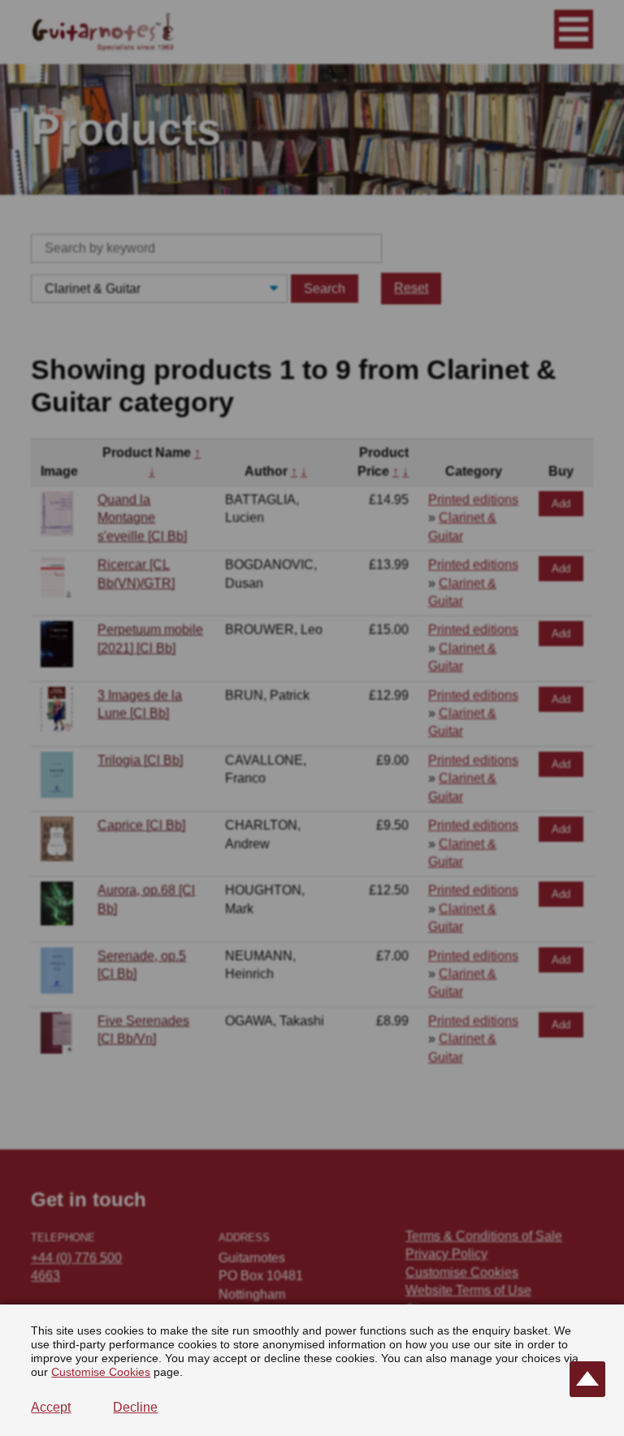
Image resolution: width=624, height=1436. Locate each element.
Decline (135, 1407)
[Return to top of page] (587, 1379)
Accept (51, 1407)
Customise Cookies (100, 1371)
